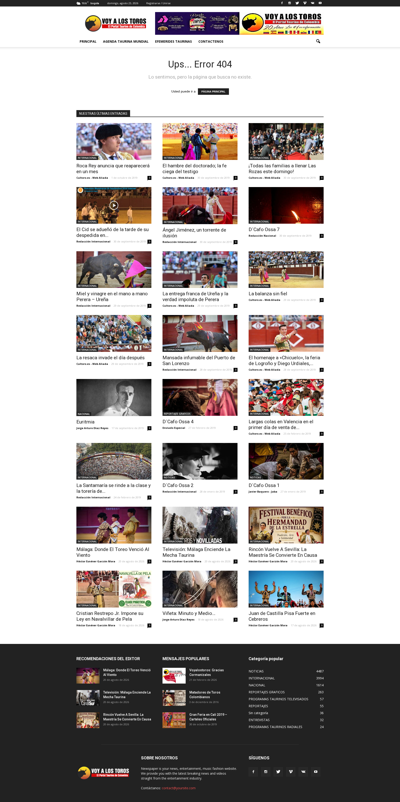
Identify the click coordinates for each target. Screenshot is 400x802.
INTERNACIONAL (87, 157)
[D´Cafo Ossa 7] (286, 205)
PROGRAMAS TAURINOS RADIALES (275, 727)
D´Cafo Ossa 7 (264, 229)
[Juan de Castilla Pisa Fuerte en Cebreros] (286, 589)
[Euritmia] (113, 397)
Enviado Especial (173, 428)
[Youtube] (320, 3)
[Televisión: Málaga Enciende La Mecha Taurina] (200, 525)
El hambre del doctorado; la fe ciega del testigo (194, 168)
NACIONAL (84, 414)
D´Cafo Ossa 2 (178, 485)
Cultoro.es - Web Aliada (92, 177)
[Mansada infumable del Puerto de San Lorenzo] (200, 333)
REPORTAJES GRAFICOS (177, 413)
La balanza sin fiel (268, 293)
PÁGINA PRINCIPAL (213, 91)
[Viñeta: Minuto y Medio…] (200, 589)
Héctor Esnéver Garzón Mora (95, 561)
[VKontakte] (312, 3)
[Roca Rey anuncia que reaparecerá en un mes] (113, 141)
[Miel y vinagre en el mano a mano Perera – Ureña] (113, 269)
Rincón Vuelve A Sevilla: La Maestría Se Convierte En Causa (283, 552)
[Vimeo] (304, 3)
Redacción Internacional (93, 241)
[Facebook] (281, 3)
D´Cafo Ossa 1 (264, 485)
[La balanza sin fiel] (286, 269)
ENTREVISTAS (259, 720)
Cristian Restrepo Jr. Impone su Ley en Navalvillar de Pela (109, 616)
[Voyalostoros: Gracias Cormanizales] (174, 676)
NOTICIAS (169, 477)
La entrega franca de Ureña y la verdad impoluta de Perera (195, 296)
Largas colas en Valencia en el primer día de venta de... (281, 424)
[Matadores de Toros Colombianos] (174, 698)
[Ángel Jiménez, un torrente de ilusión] (200, 205)
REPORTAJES (258, 706)
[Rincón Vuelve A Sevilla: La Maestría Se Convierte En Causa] (286, 525)
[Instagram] (289, 3)
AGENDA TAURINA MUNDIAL (126, 41)
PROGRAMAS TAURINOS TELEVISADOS (278, 699)
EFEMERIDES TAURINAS (173, 41)
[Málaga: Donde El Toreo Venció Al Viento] (113, 525)
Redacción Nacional (262, 235)
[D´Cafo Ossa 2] (200, 461)
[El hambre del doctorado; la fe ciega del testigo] (200, 141)
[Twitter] (297, 3)
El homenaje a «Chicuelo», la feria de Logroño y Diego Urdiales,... (284, 360)
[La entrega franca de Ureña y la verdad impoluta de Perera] (200, 269)
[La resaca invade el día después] (113, 333)
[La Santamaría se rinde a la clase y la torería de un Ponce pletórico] (113, 461)
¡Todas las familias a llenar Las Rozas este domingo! (282, 168)
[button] (318, 41)
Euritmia (85, 422)
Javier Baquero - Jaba (263, 491)
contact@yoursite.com (179, 788)
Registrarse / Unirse (158, 3)
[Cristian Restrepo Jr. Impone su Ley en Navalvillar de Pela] (113, 589)
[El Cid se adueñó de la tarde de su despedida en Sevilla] (113, 205)
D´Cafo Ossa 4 (178, 421)
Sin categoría (258, 713)
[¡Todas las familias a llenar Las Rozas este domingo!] (286, 141)
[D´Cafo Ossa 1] (286, 461)
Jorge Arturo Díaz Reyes (92, 428)
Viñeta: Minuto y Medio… (188, 613)
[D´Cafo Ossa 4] (200, 397)
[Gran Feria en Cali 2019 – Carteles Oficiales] (174, 720)
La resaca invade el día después (110, 357)
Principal (88, 41)
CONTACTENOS (210, 41)
